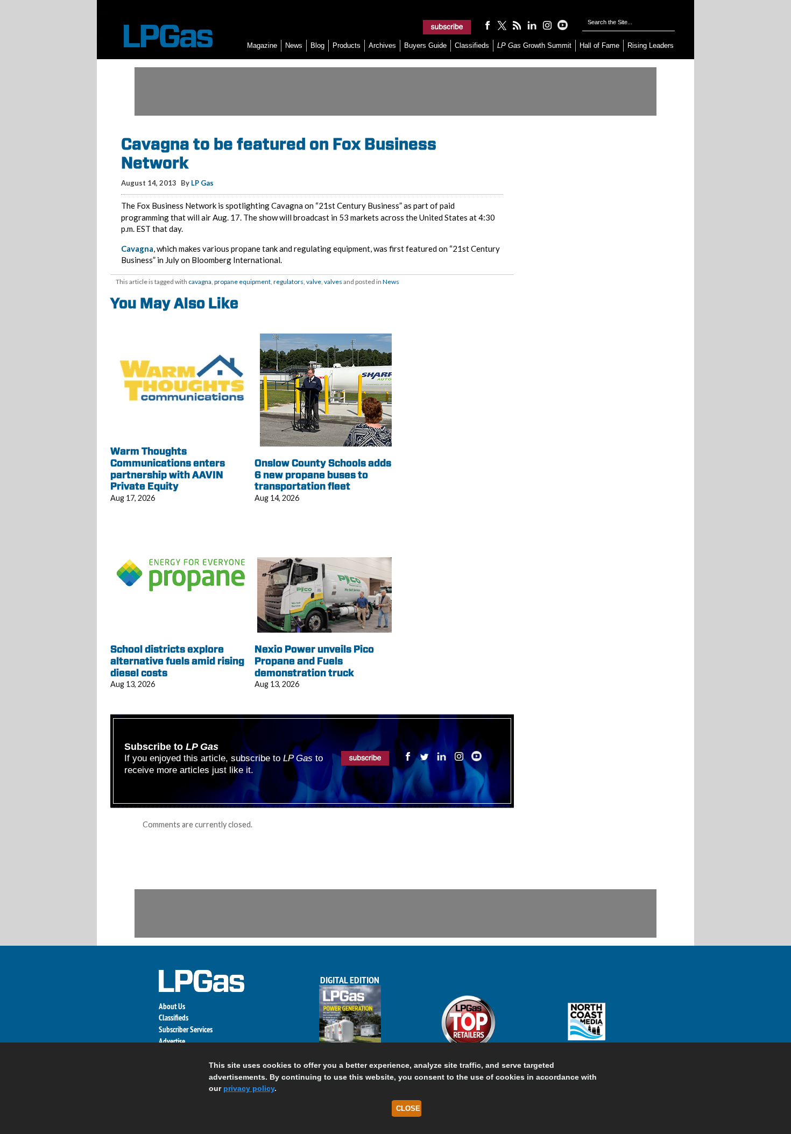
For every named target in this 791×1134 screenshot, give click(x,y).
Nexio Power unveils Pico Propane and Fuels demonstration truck (314, 660)
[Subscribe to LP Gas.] (447, 27)
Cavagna (137, 248)
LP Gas (202, 183)
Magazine (262, 45)
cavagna (199, 282)
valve (313, 282)
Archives (382, 45)
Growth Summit (534, 45)
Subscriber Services (186, 1029)
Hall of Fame (599, 45)
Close (408, 1108)
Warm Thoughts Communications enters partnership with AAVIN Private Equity (167, 468)
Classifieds (472, 45)
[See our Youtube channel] (562, 24)
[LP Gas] (159, 36)
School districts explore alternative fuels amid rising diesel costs (177, 660)
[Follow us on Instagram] (547, 24)
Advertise (172, 1041)
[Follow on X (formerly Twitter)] (502, 24)
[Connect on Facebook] (487, 24)
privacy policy (248, 1088)
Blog (317, 45)
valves (333, 282)
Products (347, 45)
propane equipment (242, 282)
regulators (288, 282)
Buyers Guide (425, 45)
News (293, 45)
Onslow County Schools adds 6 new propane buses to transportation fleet (323, 474)
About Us (172, 1006)
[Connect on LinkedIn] (532, 24)
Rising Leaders (650, 45)
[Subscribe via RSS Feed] (517, 24)
